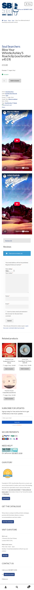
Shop (9, 20)
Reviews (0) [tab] (8, 241)
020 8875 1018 (17, 453)
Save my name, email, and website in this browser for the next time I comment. (16, 314)
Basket (26, 586)
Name (7, 296)
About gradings (13, 99)
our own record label (14, 489)
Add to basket (14, 80)
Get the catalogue (8, 521)
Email (7, 304)
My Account (5, 587)
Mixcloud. (6, 494)
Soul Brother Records (11, 93)
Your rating (9, 269)
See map (5, 555)
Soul (13, 20)
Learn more (6, 498)
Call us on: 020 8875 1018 (24, 9)
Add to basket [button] (9, 369)
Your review (9, 273)
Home (5, 20)
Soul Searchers (11, 46)
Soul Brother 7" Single (11, 103)
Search (17, 587)
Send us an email (9, 574)
